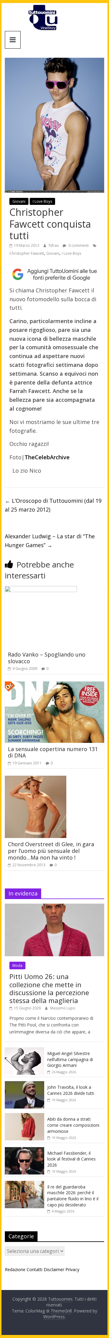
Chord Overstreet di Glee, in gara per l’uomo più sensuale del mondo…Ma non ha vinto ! (51, 850)
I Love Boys (42, 201)
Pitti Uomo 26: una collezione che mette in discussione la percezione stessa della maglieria (49, 988)
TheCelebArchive (47, 457)
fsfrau (54, 245)
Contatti (34, 1269)
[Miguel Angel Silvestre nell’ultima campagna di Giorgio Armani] (24, 1051)
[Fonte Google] (54, 274)
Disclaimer (54, 1269)
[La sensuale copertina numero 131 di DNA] (54, 685)
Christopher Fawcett (26, 253)
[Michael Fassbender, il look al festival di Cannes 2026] (24, 1150)
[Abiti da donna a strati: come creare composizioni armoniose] (24, 1116)
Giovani (18, 201)
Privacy (72, 1269)
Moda (17, 965)
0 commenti (78, 245)
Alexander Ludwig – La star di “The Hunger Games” (50, 541)
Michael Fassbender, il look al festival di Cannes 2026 (71, 1159)
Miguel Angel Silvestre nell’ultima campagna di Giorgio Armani (70, 1059)
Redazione (15, 1269)
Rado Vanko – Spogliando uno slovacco (46, 658)
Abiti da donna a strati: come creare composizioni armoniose (73, 1125)
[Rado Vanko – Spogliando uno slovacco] (41, 589)
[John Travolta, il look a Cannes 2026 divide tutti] (24, 1084)
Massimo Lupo (62, 1008)
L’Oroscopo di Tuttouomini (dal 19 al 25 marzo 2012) (53, 505)
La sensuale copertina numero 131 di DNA (53, 752)
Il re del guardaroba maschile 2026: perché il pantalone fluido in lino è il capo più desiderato (72, 1196)
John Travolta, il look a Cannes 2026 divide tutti (70, 1090)
